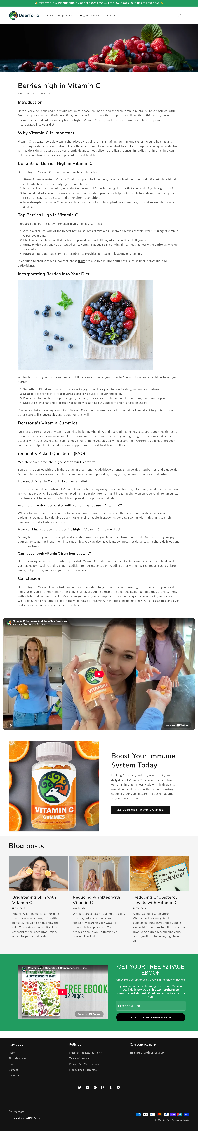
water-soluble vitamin (51, 141)
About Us (14, 1075)
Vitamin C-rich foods (84, 410)
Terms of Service (79, 1058)
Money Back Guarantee (83, 1069)
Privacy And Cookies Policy (85, 1064)
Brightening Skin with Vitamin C (34, 900)
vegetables (50, 414)
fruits (81, 260)
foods (134, 146)
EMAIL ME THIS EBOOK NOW (151, 1017)
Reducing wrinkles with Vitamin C (96, 900)
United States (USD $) (24, 1118)
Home (12, 1052)
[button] (83, 15)
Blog (11, 1064)
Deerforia (166, 1120)
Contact (13, 1069)
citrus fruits (71, 414)
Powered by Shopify (180, 1120)
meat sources (37, 605)
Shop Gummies (17, 1058)
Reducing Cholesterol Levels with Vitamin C (155, 900)
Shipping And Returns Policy (85, 1052)
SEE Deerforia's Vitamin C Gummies (141, 809)
